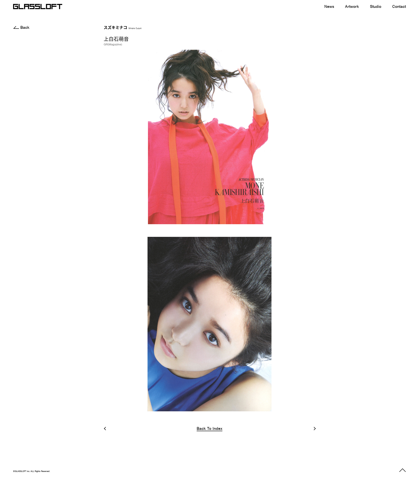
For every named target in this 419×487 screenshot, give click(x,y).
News (329, 6)
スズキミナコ (123, 27)
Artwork (352, 6)
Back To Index (209, 428)
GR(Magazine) (113, 44)
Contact (399, 6)
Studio (375, 6)
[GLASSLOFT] (37, 6)
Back (24, 27)
